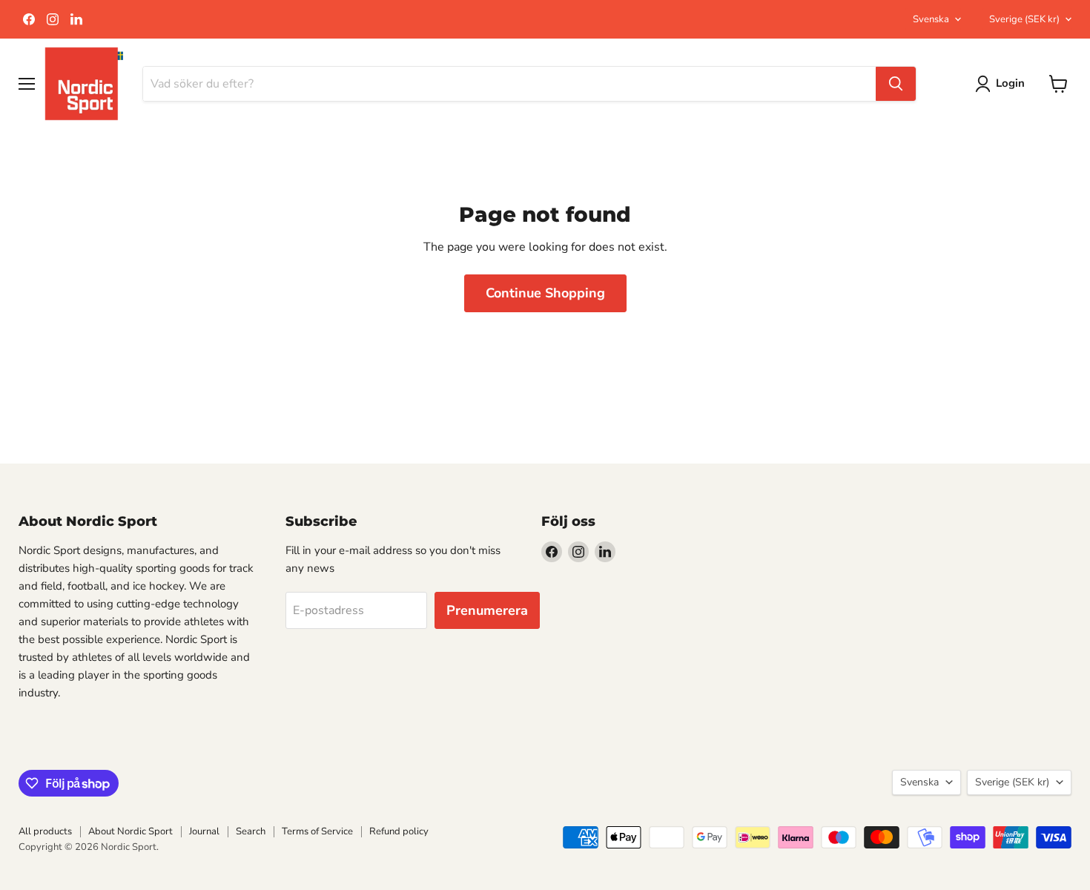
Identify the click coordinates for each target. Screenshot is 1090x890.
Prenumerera (487, 610)
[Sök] (896, 84)
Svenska (931, 19)
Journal (204, 831)
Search (250, 831)
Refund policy (399, 831)
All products (45, 831)
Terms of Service (317, 831)
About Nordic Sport (130, 831)
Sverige (1024, 19)
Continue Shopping (545, 293)
